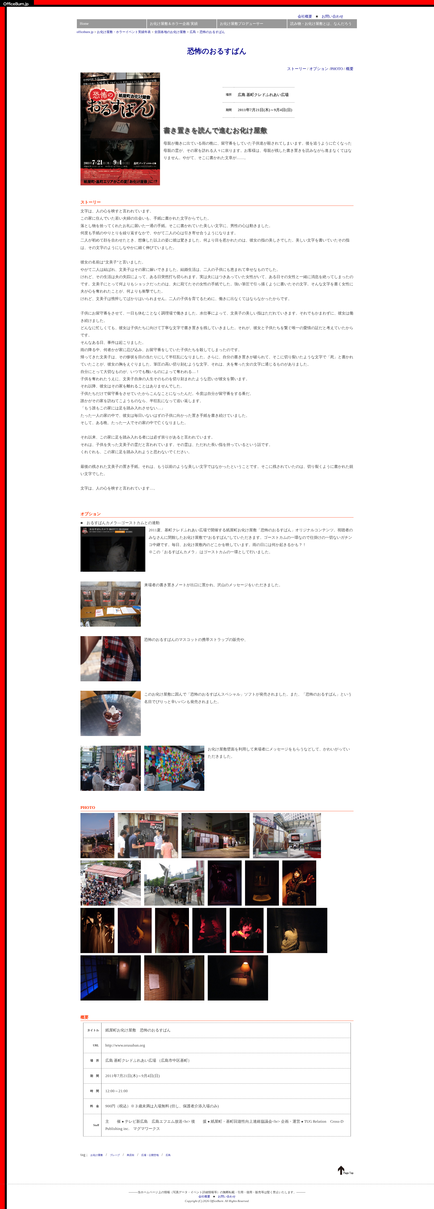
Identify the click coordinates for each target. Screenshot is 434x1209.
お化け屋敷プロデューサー (241, 24)
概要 (350, 69)
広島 (168, 1155)
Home (84, 24)
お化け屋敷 (96, 1155)
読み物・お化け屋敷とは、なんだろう (321, 24)
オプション (318, 69)
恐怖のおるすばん (217, 51)
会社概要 (305, 16)
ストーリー (296, 69)
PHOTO (336, 69)
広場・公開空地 (150, 1155)
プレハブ (115, 1155)
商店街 (130, 1155)
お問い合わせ (332, 16)
